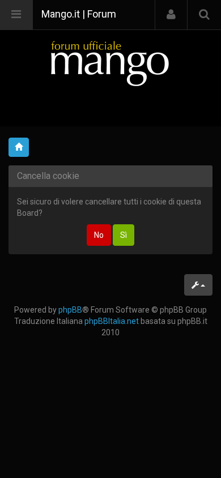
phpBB (70, 309)
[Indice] (110, 63)
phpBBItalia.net (111, 321)
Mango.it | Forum (78, 14)
